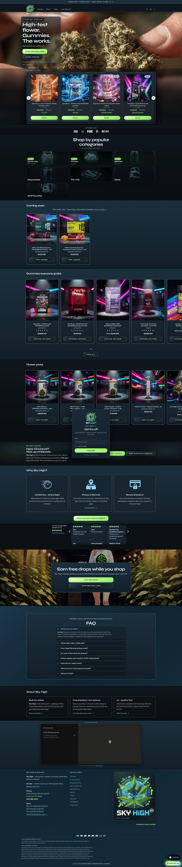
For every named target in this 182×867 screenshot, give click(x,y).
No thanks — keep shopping (91, 454)
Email (76, 438)
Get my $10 (91, 450)
